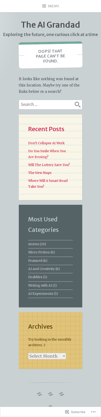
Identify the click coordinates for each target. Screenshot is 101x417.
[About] (50, 393)
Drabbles (35, 277)
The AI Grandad (50, 25)
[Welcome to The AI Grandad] (39, 393)
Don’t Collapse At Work (46, 143)
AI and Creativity (41, 269)
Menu (53, 6)
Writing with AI (40, 286)
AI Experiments (40, 294)
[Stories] (61, 393)
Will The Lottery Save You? (49, 165)
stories (33, 244)
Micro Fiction (39, 252)
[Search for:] (50, 104)
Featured (35, 261)
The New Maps (39, 173)
